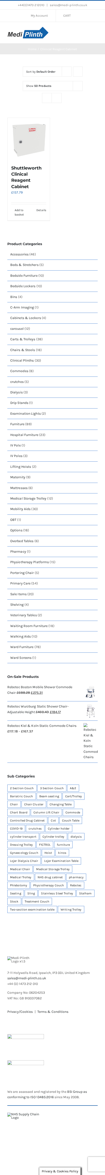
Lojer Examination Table (61, 861)
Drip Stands (19, 403)
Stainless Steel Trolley (57, 893)
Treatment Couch (37, 901)
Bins (13, 297)
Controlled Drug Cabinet (27, 820)
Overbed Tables (21, 541)
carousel (17, 329)
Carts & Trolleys (22, 339)
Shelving (17, 605)
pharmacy (76, 877)
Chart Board (18, 812)
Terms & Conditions (53, 1012)
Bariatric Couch (21, 796)
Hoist (48, 853)
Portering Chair (22, 573)
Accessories (19, 254)
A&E (73, 788)
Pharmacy (18, 551)
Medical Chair (20, 869)
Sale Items (18, 594)
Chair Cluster (33, 804)
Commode (72, 812)
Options (16, 530)
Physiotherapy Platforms (29, 562)
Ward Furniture (21, 647)
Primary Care (20, 583)
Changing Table (61, 804)
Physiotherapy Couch (48, 885)
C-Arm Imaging (22, 307)
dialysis (76, 836)
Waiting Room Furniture (29, 626)
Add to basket (19, 212)
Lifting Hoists (20, 467)
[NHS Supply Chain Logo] (26, 1114)
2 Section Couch (22, 788)
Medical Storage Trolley (28, 498)
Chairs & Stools (22, 350)
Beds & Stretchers (24, 265)
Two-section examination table (32, 909)
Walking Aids (20, 636)
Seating (15, 893)
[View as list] (56, 98)
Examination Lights (25, 413)
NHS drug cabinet (50, 877)
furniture (63, 844)
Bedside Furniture (24, 276)
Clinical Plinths (22, 360)
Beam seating (49, 796)
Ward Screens (21, 658)
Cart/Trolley (73, 796)
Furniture (17, 424)
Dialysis (16, 392)
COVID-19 (16, 828)
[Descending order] (78, 72)
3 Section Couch (52, 788)
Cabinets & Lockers (25, 318)
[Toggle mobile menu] (96, 31)
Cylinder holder (59, 828)
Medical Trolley (21, 877)
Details (41, 210)
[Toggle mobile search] (87, 31)
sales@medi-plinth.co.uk (68, 5)
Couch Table (70, 820)
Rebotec (76, 885)
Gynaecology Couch (24, 853)
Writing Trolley (71, 909)
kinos (62, 853)
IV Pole (15, 445)
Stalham (85, 893)
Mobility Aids (20, 509)
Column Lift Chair (46, 812)
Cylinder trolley (53, 836)
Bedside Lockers (23, 286)
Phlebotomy (18, 885)
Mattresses (19, 488)
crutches (17, 382)
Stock (14, 901)
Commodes (19, 371)
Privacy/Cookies (20, 1012)
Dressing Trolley (21, 844)
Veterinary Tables (23, 615)
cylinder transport (23, 836)
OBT (13, 520)
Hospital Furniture (24, 435)
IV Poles (16, 456)
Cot (53, 820)
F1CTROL (45, 844)
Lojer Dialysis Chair (24, 861)
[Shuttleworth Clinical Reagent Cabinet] (29, 139)
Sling (31, 893)
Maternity (17, 477)
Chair (14, 804)
